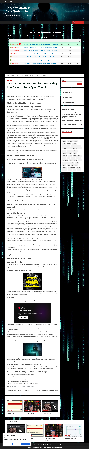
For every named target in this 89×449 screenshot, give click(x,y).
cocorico (74, 143)
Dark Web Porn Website (32, 406)
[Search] (70, 22)
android (75, 141)
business (11, 386)
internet (79, 155)
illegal (74, 155)
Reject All (17, 444)
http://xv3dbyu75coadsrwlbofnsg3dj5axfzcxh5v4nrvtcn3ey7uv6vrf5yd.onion (40, 56)
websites (65, 170)
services (28, 386)
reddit (76, 162)
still (72, 165)
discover (75, 148)
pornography (70, 162)
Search (64, 80)
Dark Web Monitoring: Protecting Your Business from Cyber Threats (19, 390)
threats (32, 386)
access (64, 141)
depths (69, 148)
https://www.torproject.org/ (45, 35)
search (64, 165)
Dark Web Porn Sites (50, 406)
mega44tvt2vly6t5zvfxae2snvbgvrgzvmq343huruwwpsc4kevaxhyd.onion (39, 63)
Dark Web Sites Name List (68, 102)
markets (78, 158)
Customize (8, 444)
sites (69, 165)
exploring (75, 150)
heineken (65, 155)
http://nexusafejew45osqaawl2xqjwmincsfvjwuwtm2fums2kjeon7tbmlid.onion (40, 44)
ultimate (65, 167)
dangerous (78, 146)
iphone (64, 158)
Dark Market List (32, 22)
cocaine (69, 143)
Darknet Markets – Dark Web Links (19, 9)
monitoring (19, 386)
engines (69, 150)
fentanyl (70, 153)
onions (75, 160)
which (74, 170)
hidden (70, 155)
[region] (17, 439)
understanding (71, 167)
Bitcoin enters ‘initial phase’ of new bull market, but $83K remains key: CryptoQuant (71, 116)
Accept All (25, 444)
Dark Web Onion (15, 406)
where (70, 170)
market (73, 158)
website (78, 167)
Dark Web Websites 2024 (67, 100)
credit (72, 146)
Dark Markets (13, 22)
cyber (15, 386)
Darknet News (79, 22)
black (64, 143)
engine (64, 150)
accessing (70, 141)
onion (71, 160)
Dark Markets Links (46, 447)
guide (75, 153)
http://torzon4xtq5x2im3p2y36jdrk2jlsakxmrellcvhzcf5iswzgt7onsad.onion (40, 50)
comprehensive (66, 146)
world (79, 170)
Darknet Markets (22, 22)
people (64, 162)
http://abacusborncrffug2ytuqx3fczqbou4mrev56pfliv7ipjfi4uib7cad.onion (40, 47)
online (80, 160)
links (69, 158)
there (76, 165)
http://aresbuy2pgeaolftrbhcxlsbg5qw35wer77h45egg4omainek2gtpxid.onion (41, 53)
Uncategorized (9, 80)
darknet (64, 148)
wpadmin (9, 89)
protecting (24, 386)
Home (6, 22)
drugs (80, 148)
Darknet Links (41, 22)
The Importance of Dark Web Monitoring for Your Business (46, 390)
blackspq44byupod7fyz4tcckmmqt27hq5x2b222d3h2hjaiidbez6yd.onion (39, 60)
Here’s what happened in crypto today (71, 112)
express (64, 153)
